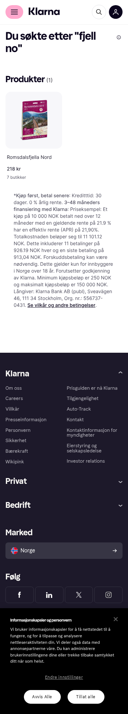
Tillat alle (86, 696)
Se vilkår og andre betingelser (61, 305)
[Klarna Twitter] (79, 595)
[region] (64, 661)
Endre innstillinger (64, 677)
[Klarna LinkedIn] (49, 595)
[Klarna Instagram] (108, 595)
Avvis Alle (42, 696)
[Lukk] (115, 619)
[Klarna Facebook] (19, 595)
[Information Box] (119, 37)
